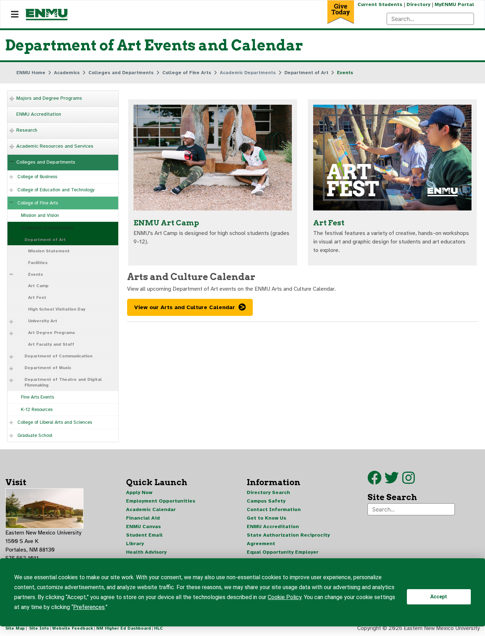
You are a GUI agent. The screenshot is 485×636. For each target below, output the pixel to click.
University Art (42, 320)
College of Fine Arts (37, 203)
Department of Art (45, 239)
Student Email (144, 535)
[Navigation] (14, 14)
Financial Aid (143, 518)
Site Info (39, 628)
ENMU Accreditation (38, 114)
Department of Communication (58, 355)
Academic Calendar (151, 509)
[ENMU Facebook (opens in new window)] (374, 481)
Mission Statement (49, 250)
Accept (438, 596)
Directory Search (268, 492)
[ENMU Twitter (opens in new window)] (393, 481)
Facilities (38, 262)
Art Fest (37, 297)
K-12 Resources (37, 409)
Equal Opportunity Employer (282, 552)
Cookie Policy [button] (284, 597)
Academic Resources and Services (54, 146)
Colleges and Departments (45, 162)
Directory (418, 4)
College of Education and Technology (56, 190)
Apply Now (139, 492)
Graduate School (34, 435)
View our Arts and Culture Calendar (184, 307)
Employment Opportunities (160, 501)
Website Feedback (72, 628)
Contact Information (274, 509)
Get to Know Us (266, 518)
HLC (158, 628)
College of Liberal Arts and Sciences (54, 422)
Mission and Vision (40, 215)
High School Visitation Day (56, 309)
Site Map (15, 628)
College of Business (37, 177)
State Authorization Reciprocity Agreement (288, 539)
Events (35, 274)
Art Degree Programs (51, 332)
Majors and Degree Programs (49, 98)
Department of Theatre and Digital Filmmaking (63, 382)
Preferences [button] (89, 607)
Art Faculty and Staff (51, 344)
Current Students (380, 4)
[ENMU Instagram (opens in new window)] (408, 481)
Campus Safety (266, 501)
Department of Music (47, 367)
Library (135, 544)
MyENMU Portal (454, 4)
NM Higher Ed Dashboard (123, 628)
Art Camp (38, 285)
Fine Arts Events (37, 397)
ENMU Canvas (143, 526)
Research (26, 130)
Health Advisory (146, 552)
